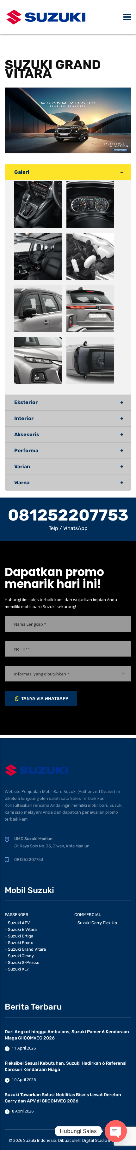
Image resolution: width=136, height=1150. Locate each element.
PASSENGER (16, 914)
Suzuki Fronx (20, 942)
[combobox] (68, 673)
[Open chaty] (116, 1131)
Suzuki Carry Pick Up (97, 922)
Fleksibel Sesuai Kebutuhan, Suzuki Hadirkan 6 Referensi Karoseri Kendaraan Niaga (66, 1066)
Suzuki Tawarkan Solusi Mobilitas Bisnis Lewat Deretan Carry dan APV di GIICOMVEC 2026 (63, 1098)
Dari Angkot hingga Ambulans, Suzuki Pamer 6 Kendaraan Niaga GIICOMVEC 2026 (67, 1035)
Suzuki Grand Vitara (27, 949)
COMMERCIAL (87, 914)
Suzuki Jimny (21, 956)
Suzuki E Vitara (22, 929)
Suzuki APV (19, 922)
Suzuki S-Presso (23, 962)
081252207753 (68, 515)
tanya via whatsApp (44, 698)
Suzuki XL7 (18, 969)
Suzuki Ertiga (20, 936)
